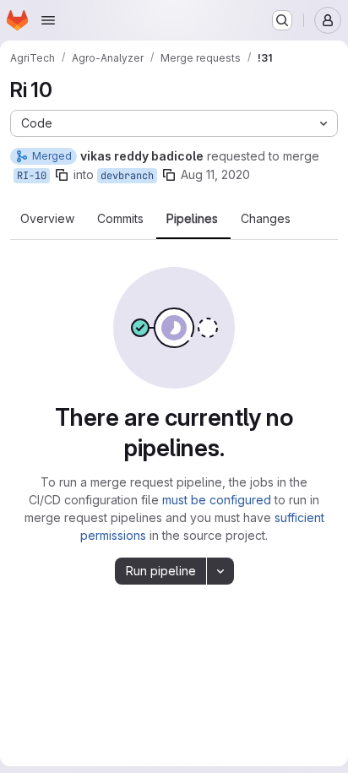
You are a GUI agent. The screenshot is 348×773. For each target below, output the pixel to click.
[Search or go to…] (282, 20)
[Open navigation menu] (48, 20)
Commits (120, 219)
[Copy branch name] (62, 175)
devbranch (127, 175)
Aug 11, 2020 (215, 174)
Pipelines (192, 219)
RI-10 (31, 175)
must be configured (216, 500)
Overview (47, 219)
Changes (266, 219)
